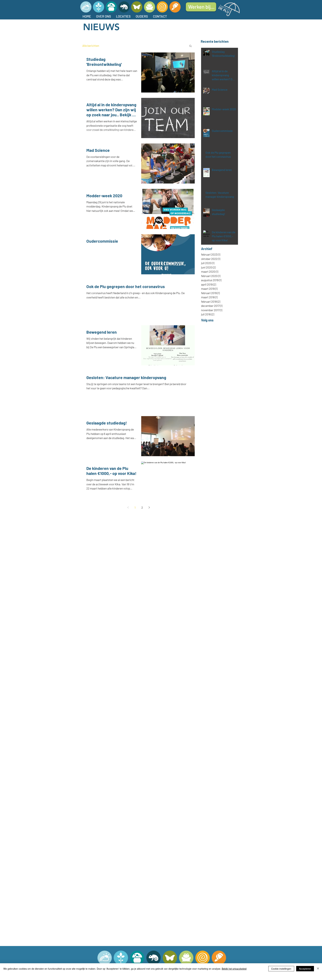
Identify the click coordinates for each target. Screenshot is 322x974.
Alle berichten (90, 45)
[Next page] (149, 507)
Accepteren (305, 968)
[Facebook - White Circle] (219, 320)
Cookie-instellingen (281, 968)
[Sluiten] (318, 968)
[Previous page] (128, 507)
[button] (190, 46)
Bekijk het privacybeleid (234, 968)
